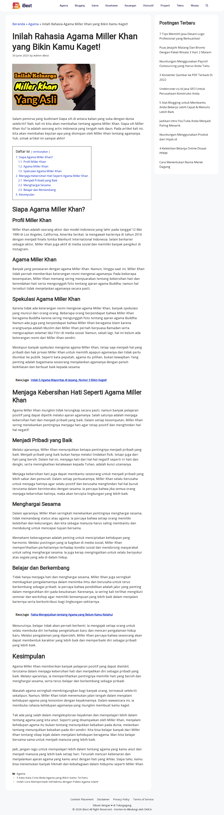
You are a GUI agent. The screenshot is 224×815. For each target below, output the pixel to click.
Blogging (80, 5)
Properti (165, 5)
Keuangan (130, 5)
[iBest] (16, 5)
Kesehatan (112, 5)
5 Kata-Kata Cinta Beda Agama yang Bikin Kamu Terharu (52, 777)
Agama (64, 5)
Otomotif (148, 5)
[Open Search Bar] (207, 5)
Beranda (18, 24)
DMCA (148, 809)
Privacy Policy (121, 799)
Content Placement (82, 799)
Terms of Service (143, 799)
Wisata (195, 5)
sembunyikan (40, 151)
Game (95, 5)
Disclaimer (103, 799)
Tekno (180, 5)
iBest (27, 5)
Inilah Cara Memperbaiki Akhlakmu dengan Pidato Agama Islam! (57, 781)
